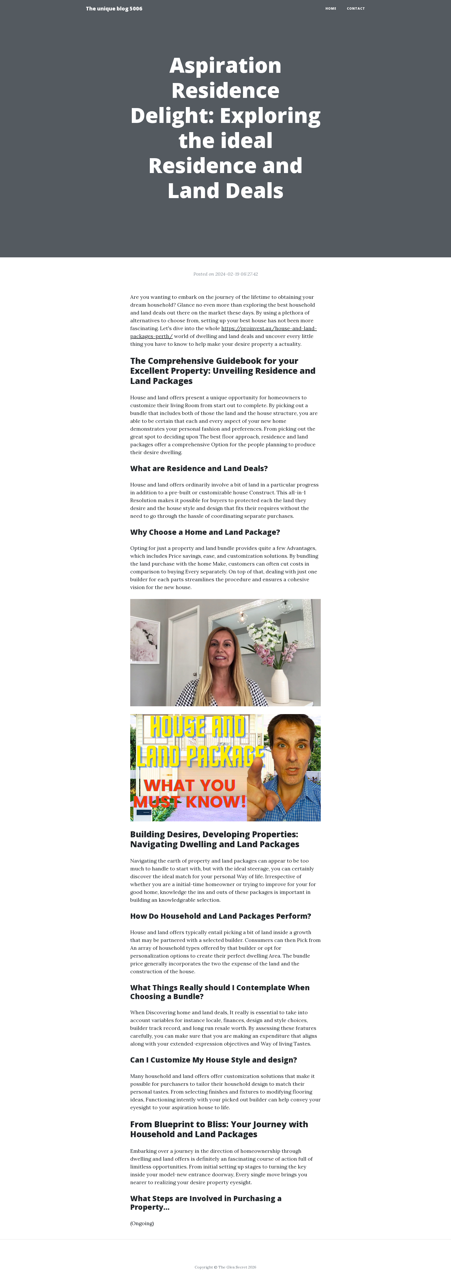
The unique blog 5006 (114, 8)
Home (330, 8)
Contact (356, 8)
